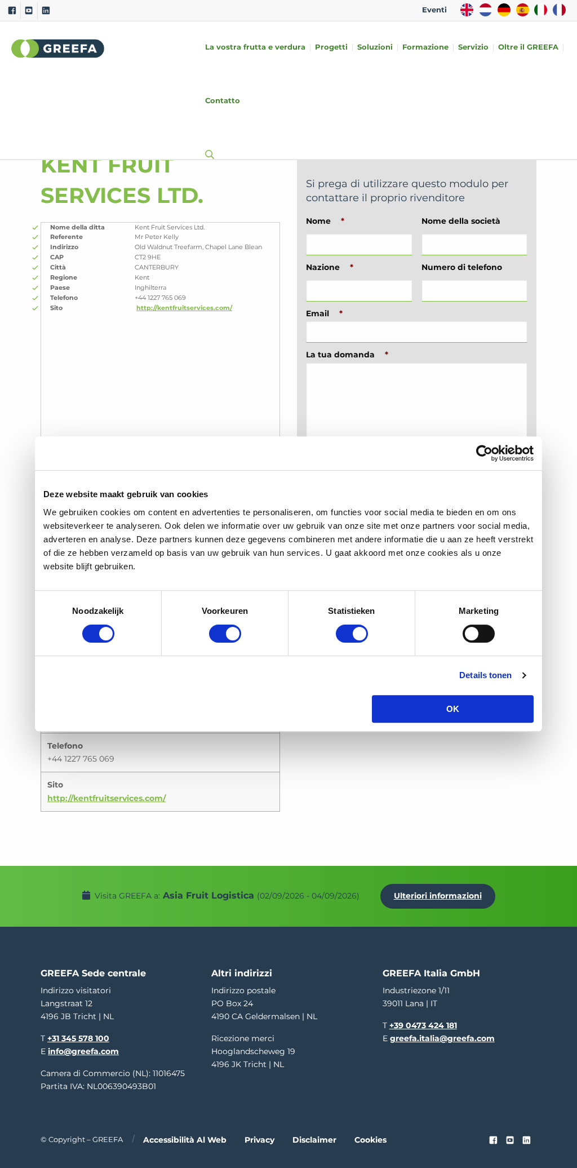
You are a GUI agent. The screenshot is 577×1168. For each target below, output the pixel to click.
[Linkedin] (46, 11)
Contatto (222, 101)
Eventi (434, 10)
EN (466, 9)
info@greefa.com (83, 1051)
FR (559, 9)
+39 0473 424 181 (423, 1025)
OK (452, 709)
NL (485, 9)
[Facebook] (12, 11)
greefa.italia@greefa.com (442, 1038)
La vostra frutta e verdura (255, 47)
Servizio (473, 47)
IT (540, 9)
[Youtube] (29, 11)
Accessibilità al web (185, 1140)
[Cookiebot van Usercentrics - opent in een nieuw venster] (484, 453)
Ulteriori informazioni (438, 896)
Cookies (370, 1140)
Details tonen (485, 675)
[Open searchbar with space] (207, 144)
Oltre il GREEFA (528, 47)
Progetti (331, 47)
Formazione (425, 47)
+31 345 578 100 (78, 1038)
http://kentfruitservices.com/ (184, 308)
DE (504, 9)
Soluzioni (375, 47)
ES (522, 9)
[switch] (225, 634)
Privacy (259, 1140)
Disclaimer (314, 1140)
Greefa (58, 48)
